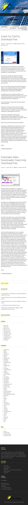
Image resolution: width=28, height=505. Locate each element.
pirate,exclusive (7, 391)
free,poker (6, 379)
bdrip (5, 351)
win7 (5, 415)
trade (5, 405)
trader (5, 407)
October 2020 (7, 335)
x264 (5, 420)
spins (5, 399)
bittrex (5, 356)
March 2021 (6, 328)
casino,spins (7, 365)
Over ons (6, 465)
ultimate (6, 410)
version (14, 28)
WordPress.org (7, 435)
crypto (25, 29)
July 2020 (6, 339)
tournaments (7, 404)
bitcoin (5, 355)
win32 (5, 414)
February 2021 (7, 329)
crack (5, 366)
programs (6, 395)
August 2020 (7, 338)
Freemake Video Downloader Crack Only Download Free (13, 160)
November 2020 (7, 334)
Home (6, 22)
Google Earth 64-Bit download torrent (11, 305)
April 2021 (6, 327)
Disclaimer (6, 468)
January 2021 (7, 331)
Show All (17, 26)
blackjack (6, 359)
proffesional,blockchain (9, 394)
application (6, 349)
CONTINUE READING (6, 148)
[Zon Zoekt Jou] (14, 6)
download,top (7, 374)
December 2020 (7, 332)
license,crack (7, 387)
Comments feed (7, 434)
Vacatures (6, 472)
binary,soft (6, 354)
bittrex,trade (7, 358)
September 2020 (7, 337)
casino (5, 364)
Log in (5, 431)
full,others (6, 382)
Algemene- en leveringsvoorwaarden (12, 469)
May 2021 (6, 325)
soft (4, 397)
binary (5, 352)
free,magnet (6, 378)
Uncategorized (18, 43)
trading (5, 408)
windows (6, 417)
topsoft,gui (6, 402)
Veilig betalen (7, 471)
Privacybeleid (7, 467)
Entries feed (6, 432)
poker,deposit (7, 392)
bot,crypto (6, 361)
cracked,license (7, 369)
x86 (4, 421)
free (5, 375)
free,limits (6, 377)
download (6, 372)
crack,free (6, 368)
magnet (5, 389)
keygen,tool (6, 385)
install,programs (8, 384)
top (4, 401)
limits (5, 388)
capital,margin (23, 28)
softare (5, 398)
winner (25, 26)
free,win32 (6, 381)
